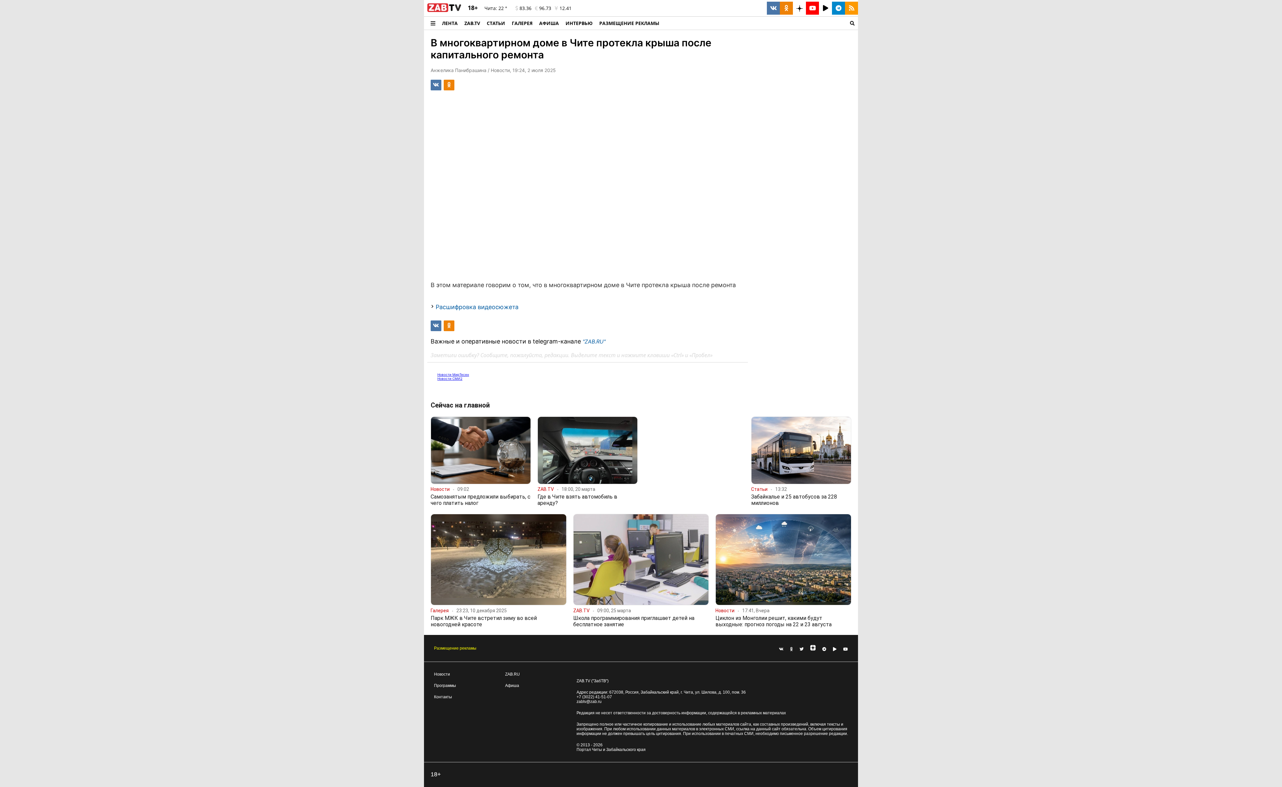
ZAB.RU (512, 674)
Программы (445, 685)
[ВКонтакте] (781, 649)
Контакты (443, 697)
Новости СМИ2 (449, 378)
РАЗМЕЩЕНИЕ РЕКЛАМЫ (629, 23)
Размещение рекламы (455, 648)
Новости (442, 674)
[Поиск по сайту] (760, 23)
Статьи (496, 23)
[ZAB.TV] (444, 10)
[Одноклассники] (791, 649)
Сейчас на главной (460, 405)
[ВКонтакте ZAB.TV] (773, 8)
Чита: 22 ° (495, 8)
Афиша (549, 23)
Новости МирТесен (453, 374)
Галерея (522, 23)
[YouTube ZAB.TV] (812, 8)
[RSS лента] (851, 8)
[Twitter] (802, 649)
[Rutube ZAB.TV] (825, 8)
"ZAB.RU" (594, 341)
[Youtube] (845, 649)
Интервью (579, 23)
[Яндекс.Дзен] (813, 649)
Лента (450, 23)
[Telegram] (824, 649)
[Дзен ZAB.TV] (799, 8)
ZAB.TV (472, 23)
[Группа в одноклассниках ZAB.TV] (786, 8)
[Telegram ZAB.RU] (838, 8)
